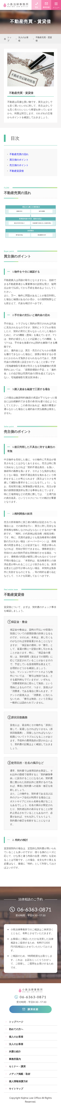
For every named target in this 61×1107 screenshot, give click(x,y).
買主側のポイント (18, 159)
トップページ (16, 1021)
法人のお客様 (23, 39)
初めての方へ (16, 1029)
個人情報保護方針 (18, 1081)
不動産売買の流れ (18, 154)
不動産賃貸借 (16, 170)
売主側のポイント (18, 165)
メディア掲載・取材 (19, 1073)
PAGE (53, 1100)
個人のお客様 (16, 1036)
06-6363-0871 (34, 909)
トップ (9, 39)
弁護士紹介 (15, 1051)
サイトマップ (16, 1088)
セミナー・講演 (17, 1066)
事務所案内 (15, 1058)
